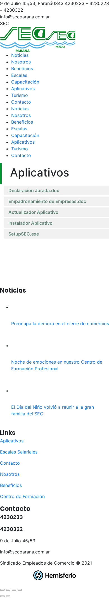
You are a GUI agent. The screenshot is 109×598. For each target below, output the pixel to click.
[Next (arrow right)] (8, 596)
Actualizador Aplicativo (33, 212)
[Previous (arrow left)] (2, 596)
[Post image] (23, 307)
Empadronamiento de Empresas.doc (47, 201)
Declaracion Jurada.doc (33, 190)
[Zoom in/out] (20, 589)
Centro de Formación (22, 496)
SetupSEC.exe (23, 234)
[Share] (8, 589)
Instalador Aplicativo (30, 223)
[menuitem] (20, 55)
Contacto (10, 463)
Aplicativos (11, 440)
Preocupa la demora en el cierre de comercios (60, 323)
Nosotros (10, 474)
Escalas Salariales (18, 452)
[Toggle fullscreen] (14, 589)
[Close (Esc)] (2, 589)
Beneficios (11, 485)
